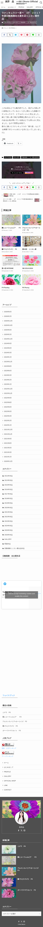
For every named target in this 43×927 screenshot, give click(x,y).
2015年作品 (8, 485)
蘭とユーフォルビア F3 (12, 717)
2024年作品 (8, 525)
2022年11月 (8, 393)
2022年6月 (8, 407)
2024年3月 (8, 352)
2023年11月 (8, 361)
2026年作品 (8, 535)
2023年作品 (8, 521)
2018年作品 (8, 498)
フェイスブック (9, 695)
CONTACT (7, 790)
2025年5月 (8, 330)
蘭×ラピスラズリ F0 (10, 726)
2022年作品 (8, 516)
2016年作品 (8, 489)
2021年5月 (8, 448)
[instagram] (24, 830)
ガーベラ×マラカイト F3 (12, 730)
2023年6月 (8, 370)
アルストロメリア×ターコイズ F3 (15, 721)
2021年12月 (8, 429)
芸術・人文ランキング (9, 748)
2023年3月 (8, 375)
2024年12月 (8, 339)
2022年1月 (8, 425)
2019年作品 (8, 503)
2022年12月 (8, 389)
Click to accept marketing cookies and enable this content (21, 595)
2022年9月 (8, 398)
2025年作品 (8, 530)
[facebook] (19, 830)
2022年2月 (8, 420)
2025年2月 (8, 334)
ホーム (6, 762)
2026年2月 (8, 316)
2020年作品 (8, 507)
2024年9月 (8, 343)
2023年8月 (8, 366)
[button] (4, 35)
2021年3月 (8, 452)
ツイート (38, 595)
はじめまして (8, 767)
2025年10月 (8, 325)
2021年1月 (8, 457)
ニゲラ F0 (7, 712)
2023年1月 (8, 384)
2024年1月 (8, 357)
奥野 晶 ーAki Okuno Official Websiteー (21, 3)
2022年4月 (8, 416)
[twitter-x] (21, 830)
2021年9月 (8, 439)
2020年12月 (8, 461)
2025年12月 (8, 321)
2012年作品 (8, 476)
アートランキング (7, 756)
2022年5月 (8, 411)
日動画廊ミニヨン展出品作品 (28, 22)
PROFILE (7, 772)
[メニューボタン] (2, 2)
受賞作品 (7, 544)
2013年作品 (8, 480)
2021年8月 (8, 443)
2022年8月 (8, 402)
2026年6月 (8, 312)
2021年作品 (8, 512)
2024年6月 (8, 348)
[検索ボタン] (41, 2)
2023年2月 (8, 380)
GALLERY (15, 22)
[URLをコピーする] (38, 35)
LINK (5, 785)
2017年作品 (7, 22)
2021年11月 (8, 434)
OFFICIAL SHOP (10, 781)
